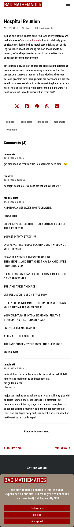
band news (44, 28)
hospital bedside (31, 40)
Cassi (28, 28)
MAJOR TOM (11, 198)
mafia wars (59, 121)
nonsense (11, 129)
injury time (13, 448)
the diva (8, 176)
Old (52, 28)
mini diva (61, 448)
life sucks (42, 121)
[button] (68, 4)
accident (10, 121)
